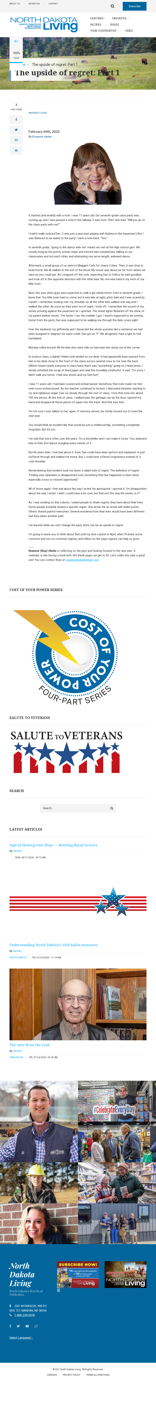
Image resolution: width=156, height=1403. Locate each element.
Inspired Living (38, 113)
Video (129, 30)
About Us (15, 3)
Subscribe (135, 6)
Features (96, 18)
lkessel (17, 851)
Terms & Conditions (97, 1375)
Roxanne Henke (42, 136)
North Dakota (18, 957)
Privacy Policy (71, 1375)
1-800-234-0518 (24, 1315)
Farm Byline (16, 1057)
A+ (16, 41)
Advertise (34, 3)
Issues (114, 24)
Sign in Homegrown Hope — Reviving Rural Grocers (53, 845)
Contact (53, 3)
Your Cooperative (103, 30)
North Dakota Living (22, 1274)
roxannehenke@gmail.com (82, 560)
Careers (52, 1375)
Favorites (119, 18)
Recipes (95, 24)
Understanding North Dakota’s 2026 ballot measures (54, 945)
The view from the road (29, 1045)
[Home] (44, 24)
